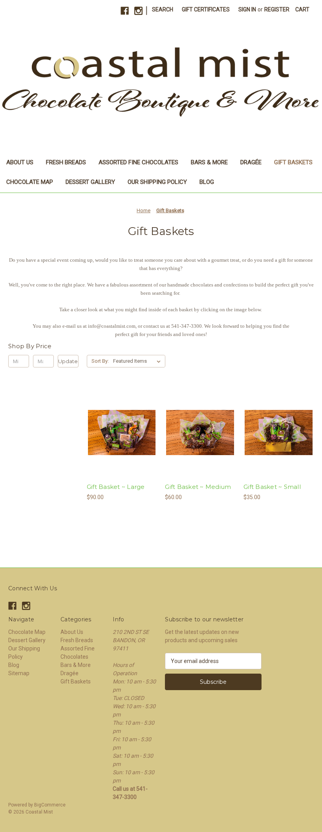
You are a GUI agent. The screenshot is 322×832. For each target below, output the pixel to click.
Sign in (247, 9)
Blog (206, 182)
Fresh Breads (66, 162)
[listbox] (138, 361)
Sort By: (100, 361)
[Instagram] (138, 11)
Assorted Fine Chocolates (138, 162)
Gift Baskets (293, 162)
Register (276, 9)
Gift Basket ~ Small (272, 486)
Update (68, 361)
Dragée (251, 162)
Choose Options (122, 446)
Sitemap (18, 673)
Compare (119, 433)
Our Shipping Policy (157, 182)
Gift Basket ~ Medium (198, 486)
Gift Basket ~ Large (116, 486)
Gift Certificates (206, 9)
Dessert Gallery (90, 182)
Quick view (115, 418)
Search (162, 9)
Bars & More (209, 162)
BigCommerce (50, 805)
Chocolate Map (29, 182)
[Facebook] (125, 11)
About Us (19, 162)
